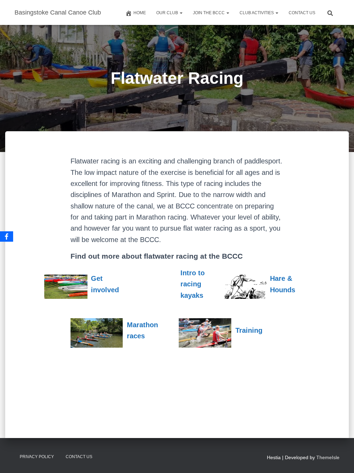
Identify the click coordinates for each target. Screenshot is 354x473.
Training (248, 330)
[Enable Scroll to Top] (340, 459)
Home (139, 12)
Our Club (167, 12)
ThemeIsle (327, 457)
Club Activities (257, 12)
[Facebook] (6, 236)
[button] (181, 12)
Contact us (302, 12)
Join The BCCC (209, 12)
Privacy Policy (37, 456)
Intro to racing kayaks (192, 284)
